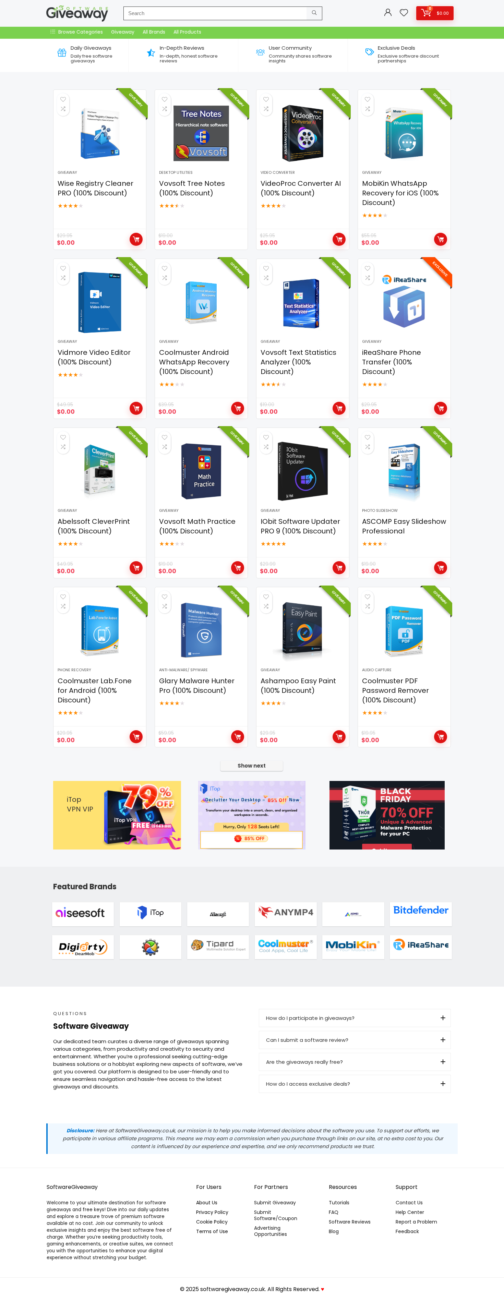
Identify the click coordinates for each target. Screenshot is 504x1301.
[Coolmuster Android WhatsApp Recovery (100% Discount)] (201, 302)
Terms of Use (212, 1231)
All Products (187, 31)
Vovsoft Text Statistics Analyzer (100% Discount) (298, 362)
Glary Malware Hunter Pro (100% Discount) (197, 685)
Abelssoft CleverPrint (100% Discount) (94, 526)
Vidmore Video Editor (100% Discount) (94, 357)
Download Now (136, 239)
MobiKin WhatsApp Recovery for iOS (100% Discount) (400, 193)
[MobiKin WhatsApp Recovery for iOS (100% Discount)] (404, 133)
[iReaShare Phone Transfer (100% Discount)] (404, 302)
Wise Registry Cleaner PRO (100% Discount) (95, 188)
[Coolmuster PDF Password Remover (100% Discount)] (404, 631)
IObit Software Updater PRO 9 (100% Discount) (300, 526)
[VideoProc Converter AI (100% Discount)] (303, 133)
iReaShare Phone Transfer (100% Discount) (391, 362)
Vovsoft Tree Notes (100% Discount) (192, 188)
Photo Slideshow (380, 510)
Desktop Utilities (176, 172)
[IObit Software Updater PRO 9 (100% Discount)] (303, 471)
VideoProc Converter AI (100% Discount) (301, 188)
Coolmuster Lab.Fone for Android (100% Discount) (95, 690)
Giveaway (122, 31)
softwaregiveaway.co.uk (232, 1289)
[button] (355, 1018)
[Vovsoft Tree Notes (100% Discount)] (201, 133)
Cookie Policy (212, 1221)
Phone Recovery (74, 670)
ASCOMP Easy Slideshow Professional (404, 526)
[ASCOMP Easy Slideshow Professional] (404, 471)
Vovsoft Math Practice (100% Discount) (197, 526)
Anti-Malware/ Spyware (183, 670)
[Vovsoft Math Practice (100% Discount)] (201, 471)
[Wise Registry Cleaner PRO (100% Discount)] (100, 133)
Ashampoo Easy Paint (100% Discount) (298, 685)
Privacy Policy (212, 1212)
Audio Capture (377, 670)
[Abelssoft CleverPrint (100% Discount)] (100, 471)
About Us (206, 1202)
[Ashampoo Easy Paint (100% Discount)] (303, 631)
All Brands (154, 31)
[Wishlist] (404, 13)
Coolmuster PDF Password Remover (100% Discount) (395, 690)
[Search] (314, 13)
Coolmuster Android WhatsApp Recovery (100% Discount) (194, 362)
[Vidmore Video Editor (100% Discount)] (100, 302)
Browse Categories (80, 31)
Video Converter (278, 172)
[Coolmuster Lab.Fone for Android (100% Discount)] (100, 631)
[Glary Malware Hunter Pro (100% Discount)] (201, 631)
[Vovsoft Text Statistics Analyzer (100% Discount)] (303, 302)
